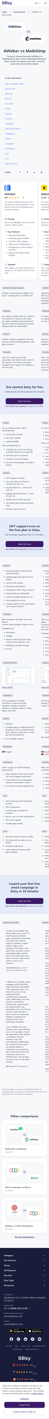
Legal (16, 1346)
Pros (7, 153)
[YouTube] (39, 1339)
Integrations (10, 134)
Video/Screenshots (13, 129)
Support (8, 114)
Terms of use (25, 1346)
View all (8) (7, 687)
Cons (7, 158)
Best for (8, 99)
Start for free (24, 401)
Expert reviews (11, 163)
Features (8, 119)
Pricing (8, 109)
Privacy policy (17, 1349)
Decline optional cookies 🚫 (24, 1412)
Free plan (9, 104)
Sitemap (9, 1346)
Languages (9, 144)
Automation (10, 149)
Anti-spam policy (39, 1346)
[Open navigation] (45, 3)
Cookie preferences (31, 1349)
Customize (24, 1399)
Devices (8, 139)
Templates (9, 124)
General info (10, 89)
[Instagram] (18, 1339)
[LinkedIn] (25, 1339)
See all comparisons (24, 1237)
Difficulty (8, 94)
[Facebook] (11, 1339)
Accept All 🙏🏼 (24, 1405)
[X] (32, 1339)
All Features (10, 1270)
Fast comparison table (14, 84)
